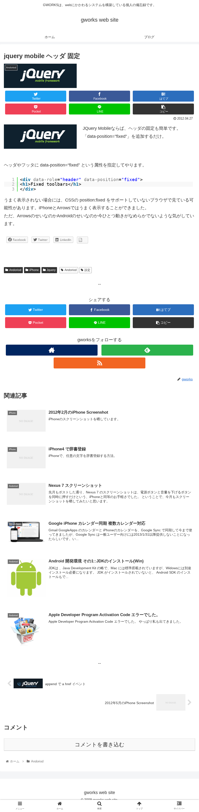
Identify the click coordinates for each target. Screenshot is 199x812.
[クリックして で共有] (82, 239)
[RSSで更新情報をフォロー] (99, 363)
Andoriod (15, 270)
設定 (87, 270)
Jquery (51, 270)
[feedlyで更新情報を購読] (147, 350)
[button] (184, 551)
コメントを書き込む (99, 745)
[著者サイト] (52, 350)
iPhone (34, 270)
